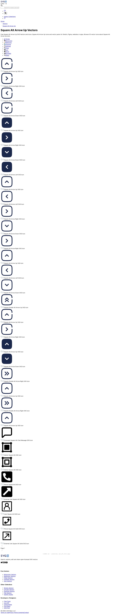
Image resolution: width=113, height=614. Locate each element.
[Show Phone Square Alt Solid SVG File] (7, 527)
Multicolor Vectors (9, 576)
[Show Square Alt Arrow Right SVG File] (7, 84)
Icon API (6, 603)
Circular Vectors (9, 589)
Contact (26, 612)
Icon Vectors (8, 581)
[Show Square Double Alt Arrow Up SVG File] (7, 305)
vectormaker (8, 604)
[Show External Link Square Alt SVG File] (7, 497)
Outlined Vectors (9, 579)
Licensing (21, 612)
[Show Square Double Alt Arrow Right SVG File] (7, 379)
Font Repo (7, 606)
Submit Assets (8, 594)
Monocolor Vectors (10, 574)
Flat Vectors (7, 593)
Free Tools (7, 601)
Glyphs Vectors (8, 588)
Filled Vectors (8, 578)
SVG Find (7, 608)
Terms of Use (5, 612)
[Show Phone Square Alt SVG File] (7, 482)
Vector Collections (10, 16)
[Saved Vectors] (5, 11)
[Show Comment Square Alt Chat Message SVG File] (7, 438)
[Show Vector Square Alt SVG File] (7, 453)
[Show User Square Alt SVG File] (7, 512)
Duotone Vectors (9, 591)
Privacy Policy (13, 612)
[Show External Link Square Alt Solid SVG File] (7, 541)
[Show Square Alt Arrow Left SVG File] (7, 99)
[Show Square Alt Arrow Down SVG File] (7, 113)
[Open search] (5, 13)
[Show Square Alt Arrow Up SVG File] (7, 69)
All (7, 39)
